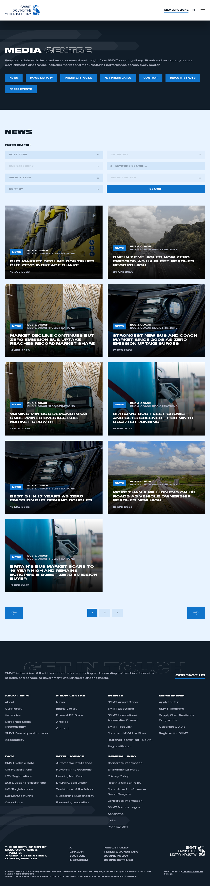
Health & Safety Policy (125, 783)
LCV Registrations (18, 776)
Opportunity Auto (172, 727)
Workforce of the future (74, 789)
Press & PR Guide (69, 715)
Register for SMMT (173, 733)
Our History (13, 709)
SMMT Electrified (121, 709)
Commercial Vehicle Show (127, 733)
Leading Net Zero (69, 776)
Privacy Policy (118, 776)
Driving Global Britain (71, 783)
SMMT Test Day (120, 727)
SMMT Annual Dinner (123, 702)
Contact (62, 728)
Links (112, 821)
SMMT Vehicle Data (19, 763)
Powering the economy (73, 770)
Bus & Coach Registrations (25, 783)
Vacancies (13, 715)
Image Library (66, 709)
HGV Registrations (19, 789)
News (60, 702)
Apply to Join (169, 702)
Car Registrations (18, 770)
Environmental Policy (123, 770)
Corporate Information (125, 763)
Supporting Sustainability (75, 796)
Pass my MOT (118, 827)
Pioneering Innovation (72, 802)
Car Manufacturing (19, 796)
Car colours (14, 802)
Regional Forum (119, 746)
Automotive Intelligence (74, 763)
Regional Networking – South (130, 740)
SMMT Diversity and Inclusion (27, 733)
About (9, 702)
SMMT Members (171, 709)
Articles (62, 722)
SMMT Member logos (124, 807)
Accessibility (14, 740)
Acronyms (115, 814)
